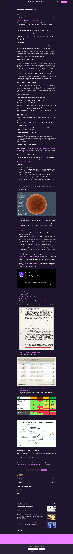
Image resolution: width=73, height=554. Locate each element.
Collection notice (43, 546)
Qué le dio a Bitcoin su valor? (28, 299)
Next (53, 482)
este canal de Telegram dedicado (31, 464)
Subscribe (64, 1)
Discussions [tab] (25, 503)
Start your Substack (33, 549)
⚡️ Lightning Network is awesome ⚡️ (26, 523)
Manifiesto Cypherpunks (24, 390)
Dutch (38, 20)
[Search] (57, 2)
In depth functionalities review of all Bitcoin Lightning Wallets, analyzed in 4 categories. (31, 508)
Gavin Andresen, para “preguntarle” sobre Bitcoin (37, 255)
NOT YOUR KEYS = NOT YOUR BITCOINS (30, 100)
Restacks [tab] (24, 490)
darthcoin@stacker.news (38, 455)
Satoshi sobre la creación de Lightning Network (29, 352)
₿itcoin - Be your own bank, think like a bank (28, 514)
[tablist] (21, 490)
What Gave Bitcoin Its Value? (28, 297)
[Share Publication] (60, 2)
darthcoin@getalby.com (26, 455)
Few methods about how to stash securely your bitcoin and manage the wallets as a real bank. (30, 517)
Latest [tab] (21, 503)
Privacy (35, 546)
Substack (31, 551)
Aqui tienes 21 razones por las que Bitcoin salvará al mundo (30, 161)
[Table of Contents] (1, 277)
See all (19, 530)
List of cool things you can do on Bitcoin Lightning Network (28, 524)
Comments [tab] (19, 490)
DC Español (19, 6)
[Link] (15, 43)
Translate (19, 7)
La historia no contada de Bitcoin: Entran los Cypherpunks (32, 388)
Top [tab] (18, 503)
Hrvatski (33, 20)
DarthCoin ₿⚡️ (24, 510)
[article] (36, 509)
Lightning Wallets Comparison (25, 506)
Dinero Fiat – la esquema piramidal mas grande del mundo (32, 303)
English (21, 20)
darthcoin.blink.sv (50, 455)
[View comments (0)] (22, 17)
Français (27, 20)
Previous (21, 482)
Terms (38, 546)
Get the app (42, 549)
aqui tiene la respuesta (48, 301)
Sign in (69, 1)
